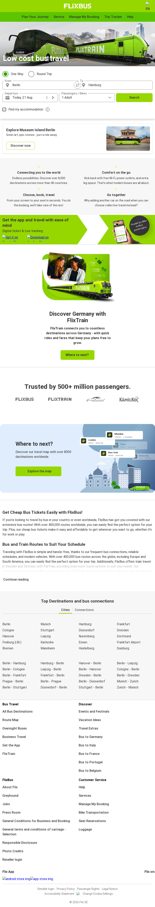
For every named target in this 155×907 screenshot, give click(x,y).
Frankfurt (123, 624)
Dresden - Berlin (90, 675)
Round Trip (44, 74)
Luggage (85, 829)
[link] (77, 458)
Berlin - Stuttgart (14, 687)
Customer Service (92, 780)
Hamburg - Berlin (52, 663)
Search (134, 97)
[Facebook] (145, 879)
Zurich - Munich (127, 687)
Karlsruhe (47, 642)
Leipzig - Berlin (51, 669)
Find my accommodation (25, 109)
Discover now (21, 146)
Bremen (7, 648)
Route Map (10, 720)
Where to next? (77, 355)
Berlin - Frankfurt (14, 675)
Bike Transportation (94, 812)
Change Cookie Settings (98, 893)
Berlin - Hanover (90, 669)
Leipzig (46, 636)
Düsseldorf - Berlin (54, 687)
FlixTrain (8, 754)
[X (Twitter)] (150, 879)
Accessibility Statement (59, 893)
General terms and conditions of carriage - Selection (34, 832)
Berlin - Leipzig (127, 663)
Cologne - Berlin (128, 669)
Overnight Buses (14, 728)
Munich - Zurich (127, 681)
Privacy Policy (66, 888)
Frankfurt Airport (128, 642)
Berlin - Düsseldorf (92, 681)
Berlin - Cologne (13, 669)
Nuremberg (86, 636)
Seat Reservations (92, 821)
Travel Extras (88, 728)
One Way (17, 74)
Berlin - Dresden (128, 675)
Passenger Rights (88, 888)
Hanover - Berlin (90, 663)
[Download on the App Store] (41, 879)
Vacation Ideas (90, 720)
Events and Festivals (94, 711)
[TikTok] (151, 879)
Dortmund (124, 636)
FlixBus (7, 780)
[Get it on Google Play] (16, 879)
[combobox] (43, 85)
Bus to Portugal (91, 762)
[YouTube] (147, 879)
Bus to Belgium (90, 771)
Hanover (8, 636)
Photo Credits (12, 851)
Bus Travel (10, 704)
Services (85, 796)
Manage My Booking (94, 804)
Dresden (123, 630)
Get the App (11, 745)
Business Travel (14, 737)
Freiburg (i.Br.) (11, 642)
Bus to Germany (91, 737)
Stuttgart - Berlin (91, 687)
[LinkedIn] (148, 879)
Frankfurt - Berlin (52, 675)
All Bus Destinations (17, 711)
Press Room (11, 812)
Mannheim (48, 648)
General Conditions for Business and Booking (36, 821)
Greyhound (10, 796)
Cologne (8, 630)
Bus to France (89, 754)
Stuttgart (47, 630)
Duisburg (123, 648)
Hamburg (85, 624)
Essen (83, 642)
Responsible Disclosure (19, 843)
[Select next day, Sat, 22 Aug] (52, 97)
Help (82, 787)
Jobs (6, 804)
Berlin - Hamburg (14, 663)
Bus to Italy (87, 745)
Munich (46, 624)
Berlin (6, 624)
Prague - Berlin (12, 681)
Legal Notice (109, 888)
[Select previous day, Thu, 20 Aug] (46, 97)
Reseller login (12, 860)
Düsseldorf (86, 630)
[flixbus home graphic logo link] (77, 6)
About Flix (10, 787)
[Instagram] (146, 879)
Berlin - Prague (51, 681)
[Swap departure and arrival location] (77, 85)
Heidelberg (86, 648)
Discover (85, 704)
